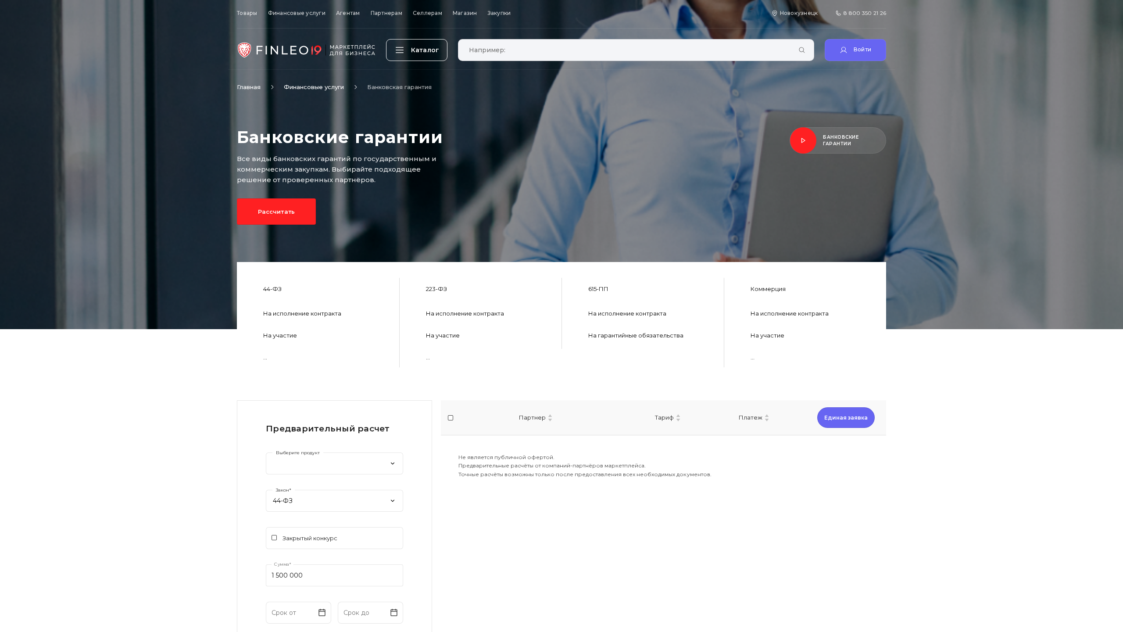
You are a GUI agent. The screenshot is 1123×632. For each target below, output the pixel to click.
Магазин (465, 13)
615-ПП (598, 288)
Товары (247, 13)
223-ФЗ (436, 288)
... (265, 357)
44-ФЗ (272, 288)
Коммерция (768, 288)
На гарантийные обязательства (635, 335)
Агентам (348, 13)
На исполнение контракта (302, 313)
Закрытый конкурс (310, 538)
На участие (280, 335)
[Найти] (802, 50)
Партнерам (386, 13)
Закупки (499, 13)
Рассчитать (276, 211)
